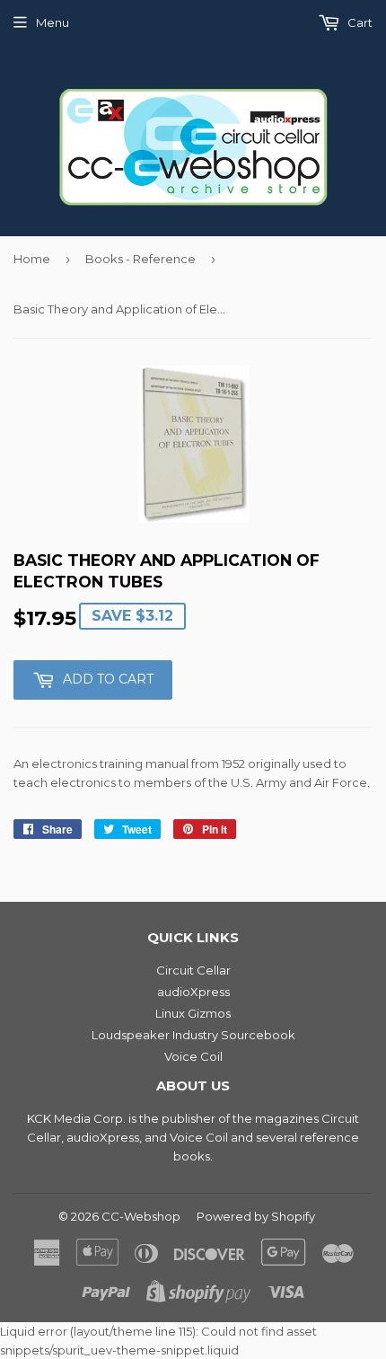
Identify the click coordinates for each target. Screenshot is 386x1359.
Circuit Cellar (193, 970)
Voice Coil (193, 1056)
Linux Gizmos (193, 1013)
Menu (52, 22)
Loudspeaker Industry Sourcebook (193, 1035)
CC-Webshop (140, 1216)
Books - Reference (140, 259)
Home (31, 259)
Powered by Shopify (256, 1216)
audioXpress (193, 991)
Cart (359, 22)
